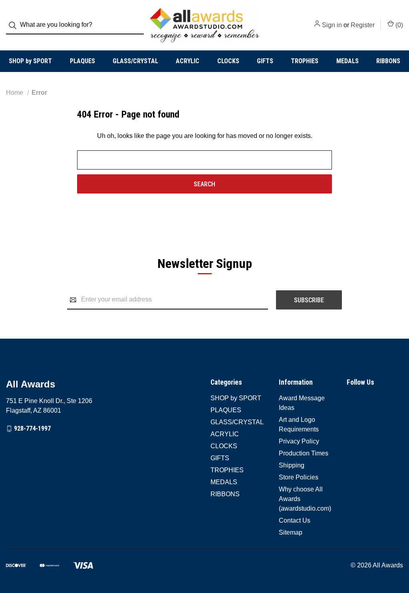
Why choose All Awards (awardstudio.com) (305, 499)
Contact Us (294, 520)
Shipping (291, 465)
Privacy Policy (299, 441)
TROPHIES (304, 61)
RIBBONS (388, 61)
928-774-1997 (32, 428)
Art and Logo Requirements (299, 424)
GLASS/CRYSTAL (135, 61)
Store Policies (298, 477)
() (398, 25)
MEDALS (347, 61)
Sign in (332, 25)
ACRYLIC (187, 61)
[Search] (15, 25)
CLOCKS (228, 61)
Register (363, 25)
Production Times (303, 453)
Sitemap (290, 532)
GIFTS (265, 61)
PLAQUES (82, 61)
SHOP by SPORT (30, 61)
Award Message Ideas (302, 403)
